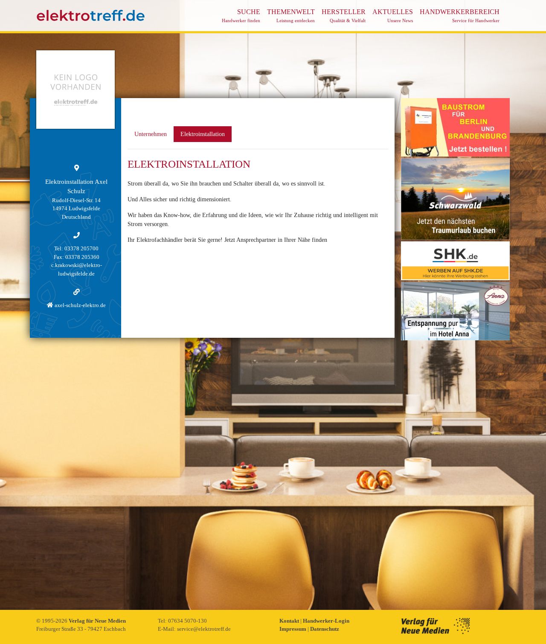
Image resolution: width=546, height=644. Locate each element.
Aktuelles (392, 15)
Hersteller (344, 15)
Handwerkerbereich (460, 15)
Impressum (293, 629)
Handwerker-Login (326, 621)
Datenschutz (324, 629)
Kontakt (289, 621)
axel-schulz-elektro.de (79, 305)
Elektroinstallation (202, 134)
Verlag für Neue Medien (97, 621)
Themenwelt (291, 15)
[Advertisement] (455, 470)
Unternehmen (150, 134)
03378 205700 (81, 248)
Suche (241, 15)
